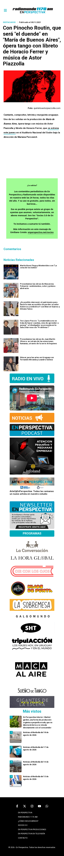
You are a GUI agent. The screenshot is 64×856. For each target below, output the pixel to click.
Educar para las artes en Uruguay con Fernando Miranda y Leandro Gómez (37, 358)
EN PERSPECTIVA (25, 813)
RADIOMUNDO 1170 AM (28, 817)
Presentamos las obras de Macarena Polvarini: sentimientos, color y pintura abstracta (37, 286)
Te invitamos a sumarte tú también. (32, 223)
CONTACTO (23, 838)
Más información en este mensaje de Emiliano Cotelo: (32, 231)
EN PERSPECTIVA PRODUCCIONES (32, 829)
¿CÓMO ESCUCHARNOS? (28, 821)
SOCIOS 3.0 (22, 825)
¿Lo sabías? (32, 185)
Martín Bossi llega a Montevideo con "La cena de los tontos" (38, 266)
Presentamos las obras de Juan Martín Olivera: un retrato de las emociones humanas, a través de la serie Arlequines (38, 341)
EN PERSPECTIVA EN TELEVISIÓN (31, 834)
